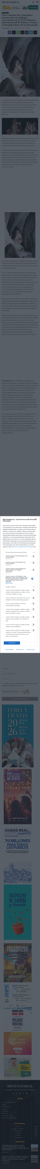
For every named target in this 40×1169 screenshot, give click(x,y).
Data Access (20, 649)
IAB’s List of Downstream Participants (22, 547)
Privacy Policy (31, 649)
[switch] (32, 556)
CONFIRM (11, 643)
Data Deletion (9, 649)
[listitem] (20, 552)
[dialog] (20, 584)
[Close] (36, 519)
